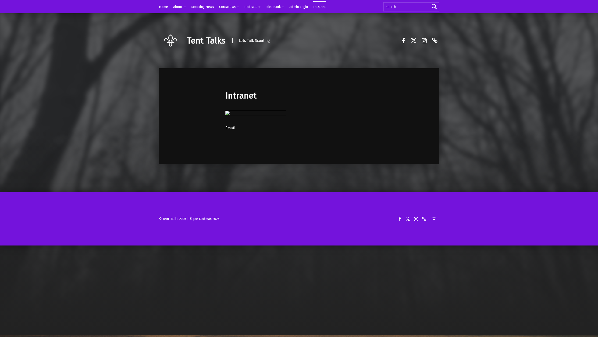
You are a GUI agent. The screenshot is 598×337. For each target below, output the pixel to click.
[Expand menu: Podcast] (259, 7)
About (177, 7)
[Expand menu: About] (185, 7)
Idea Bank (273, 7)
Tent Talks (206, 41)
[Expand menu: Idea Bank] (283, 7)
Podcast (250, 7)
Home (163, 7)
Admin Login (298, 7)
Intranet (319, 7)
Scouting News (202, 7)
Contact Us (227, 7)
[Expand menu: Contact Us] (238, 7)
